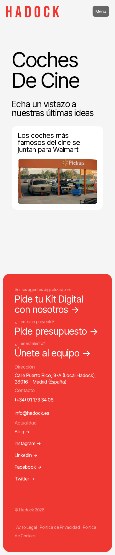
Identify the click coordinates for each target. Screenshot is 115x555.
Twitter (25, 479)
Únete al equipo (53, 353)
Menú (101, 11)
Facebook (28, 467)
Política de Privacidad (60, 527)
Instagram (28, 443)
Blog (22, 432)
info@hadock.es (32, 413)
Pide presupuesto (56, 331)
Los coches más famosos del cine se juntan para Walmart (49, 142)
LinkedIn (26, 455)
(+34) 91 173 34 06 (34, 400)
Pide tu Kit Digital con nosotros (49, 304)
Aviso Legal (26, 527)
